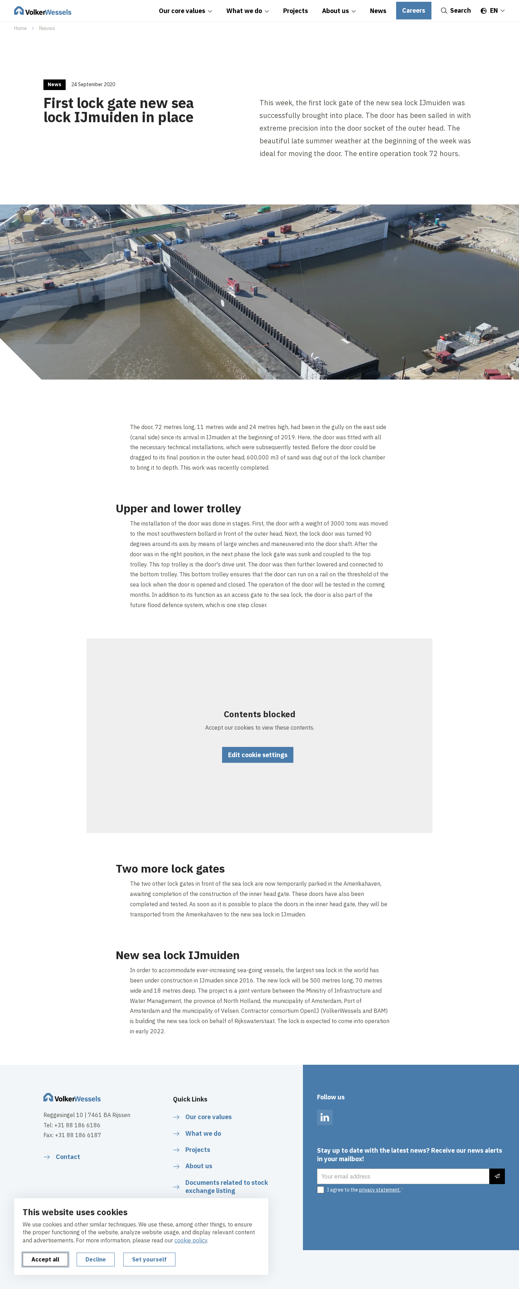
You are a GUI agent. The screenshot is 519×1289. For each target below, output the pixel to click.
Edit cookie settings (257, 755)
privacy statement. (380, 1190)
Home (20, 28)
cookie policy (190, 1240)
